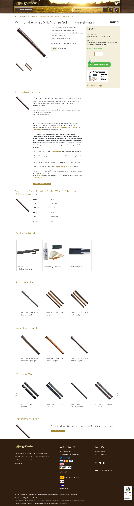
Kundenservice (37, 177)
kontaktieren (40, 175)
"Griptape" (74, 127)
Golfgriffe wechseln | (29, 498)
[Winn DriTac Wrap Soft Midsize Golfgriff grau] (30, 345)
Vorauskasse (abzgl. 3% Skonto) (69, 454)
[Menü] (131, 487)
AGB (47, 494)
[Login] (111, 9)
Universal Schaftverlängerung (25, 267)
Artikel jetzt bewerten (57, 431)
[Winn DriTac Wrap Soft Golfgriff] (55, 299)
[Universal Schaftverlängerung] (28, 251)
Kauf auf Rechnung (65, 451)
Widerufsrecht (54, 494)
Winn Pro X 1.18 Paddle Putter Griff (104, 405)
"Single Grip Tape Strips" (59, 127)
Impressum (32, 494)
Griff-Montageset (56, 151)
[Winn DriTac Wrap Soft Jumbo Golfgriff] (79, 299)
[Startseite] (16, 16)
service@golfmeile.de (101, 452)
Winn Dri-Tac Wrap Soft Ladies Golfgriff (30, 313)
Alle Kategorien (26, 10)
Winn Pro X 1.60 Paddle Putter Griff (30, 405)
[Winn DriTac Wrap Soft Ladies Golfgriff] (30, 299)
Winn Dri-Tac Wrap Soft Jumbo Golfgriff (79, 313)
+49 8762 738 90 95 (101, 455)
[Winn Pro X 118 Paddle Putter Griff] (104, 391)
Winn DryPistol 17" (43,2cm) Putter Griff (77, 405)
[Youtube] (96, 463)
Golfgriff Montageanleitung (63, 167)
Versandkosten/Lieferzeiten (68, 494)
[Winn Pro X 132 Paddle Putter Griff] (55, 391)
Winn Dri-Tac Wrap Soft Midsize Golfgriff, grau (30, 359)
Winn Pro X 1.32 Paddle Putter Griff (54, 405)
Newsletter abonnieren (102, 459)
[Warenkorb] (116, 9)
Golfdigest (18, 498)
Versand (92, 40)
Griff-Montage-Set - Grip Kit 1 (54, 267)
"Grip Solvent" (37, 130)
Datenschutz (41, 494)
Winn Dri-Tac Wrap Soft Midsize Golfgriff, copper (54, 359)
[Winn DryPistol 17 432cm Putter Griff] (79, 391)
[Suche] (105, 9)
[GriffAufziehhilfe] (80, 251)
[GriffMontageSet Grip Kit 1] (54, 251)
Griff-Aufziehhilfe (76, 266)
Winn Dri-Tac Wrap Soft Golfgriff (54, 313)
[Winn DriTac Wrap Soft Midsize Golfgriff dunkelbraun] (79, 345)
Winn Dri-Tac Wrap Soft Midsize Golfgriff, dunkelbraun (79, 359)
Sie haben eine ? (94, 86)
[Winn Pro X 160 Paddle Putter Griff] (30, 391)
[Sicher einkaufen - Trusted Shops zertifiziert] (116, 3)
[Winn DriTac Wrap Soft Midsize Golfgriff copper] (55, 345)
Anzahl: (90, 54)
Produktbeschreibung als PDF (42, 183)
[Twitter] (100, 463)
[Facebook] (103, 463)
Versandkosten (64, 489)
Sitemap (38, 498)
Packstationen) (74, 477)
